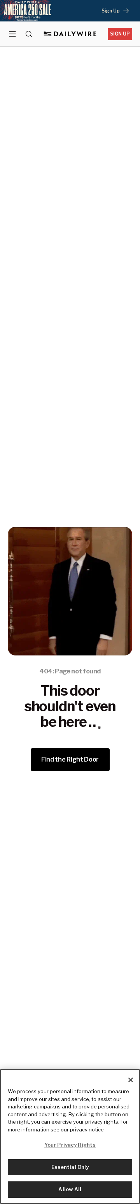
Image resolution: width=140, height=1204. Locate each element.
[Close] (130, 1080)
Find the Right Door (70, 759)
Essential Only (70, 1167)
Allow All (69, 1189)
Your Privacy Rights (70, 1145)
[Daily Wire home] (70, 34)
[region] (70, 1136)
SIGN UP (120, 34)
